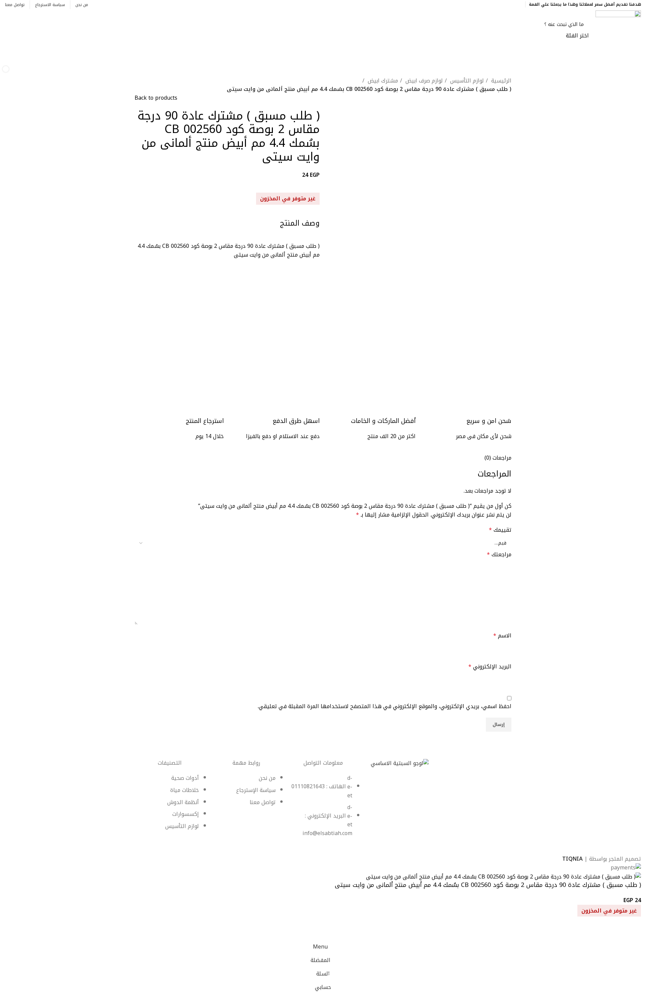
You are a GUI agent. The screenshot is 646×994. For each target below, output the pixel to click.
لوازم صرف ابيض (423, 80)
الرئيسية (500, 80)
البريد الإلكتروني (489, 666)
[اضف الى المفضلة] (632, 931)
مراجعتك (499, 554)
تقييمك (500, 530)
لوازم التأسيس (466, 80)
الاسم (502, 635)
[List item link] (323, 809)
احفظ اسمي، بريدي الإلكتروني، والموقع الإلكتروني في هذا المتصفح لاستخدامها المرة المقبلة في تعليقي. (384, 706)
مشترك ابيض (382, 80)
